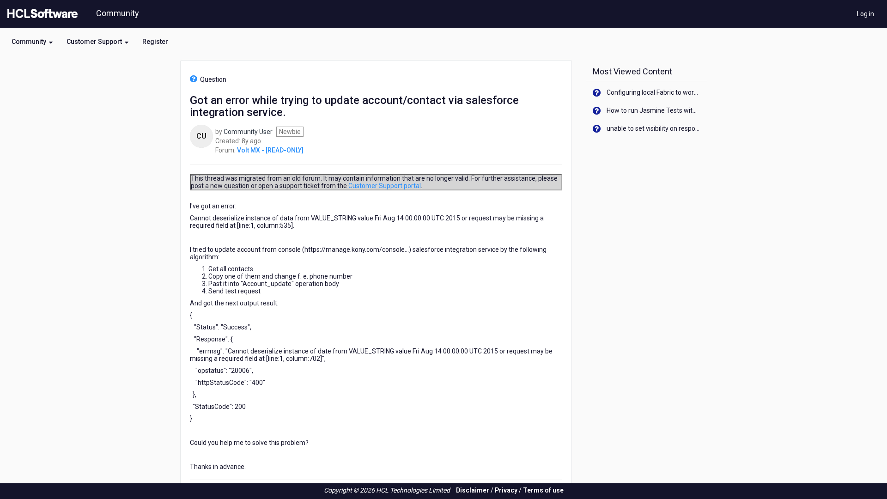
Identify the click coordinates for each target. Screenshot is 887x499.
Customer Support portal (384, 185)
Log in (865, 14)
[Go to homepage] (40, 14)
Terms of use (543, 490)
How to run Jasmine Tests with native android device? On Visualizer (653, 110)
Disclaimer (472, 490)
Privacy (506, 490)
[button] (32, 41)
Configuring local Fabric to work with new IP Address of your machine (653, 92)
